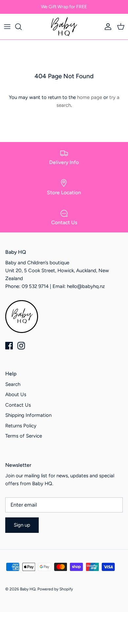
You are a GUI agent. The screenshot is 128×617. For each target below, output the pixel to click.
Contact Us (18, 405)
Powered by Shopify (55, 589)
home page (89, 97)
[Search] (21, 26)
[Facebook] (9, 345)
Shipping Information (28, 415)
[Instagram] (21, 345)
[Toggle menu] (7, 26)
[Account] (106, 26)
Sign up (22, 525)
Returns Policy (20, 426)
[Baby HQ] (64, 26)
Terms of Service (23, 436)
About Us (15, 394)
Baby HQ (27, 589)
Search (12, 384)
